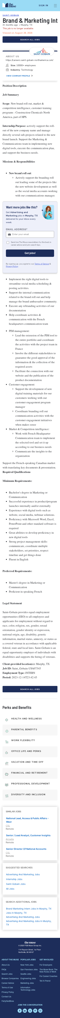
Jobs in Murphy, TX (16, 912)
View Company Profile (18, 76)
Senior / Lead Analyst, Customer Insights (28, 835)
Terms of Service (42, 264)
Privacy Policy (12, 266)
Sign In (43, 5)
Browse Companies (10, 978)
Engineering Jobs (28, 978)
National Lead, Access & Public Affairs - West (27, 820)
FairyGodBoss (8, 1001)
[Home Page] (11, 5)
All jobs (10, 888)
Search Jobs (7, 973)
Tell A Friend (45, 980)
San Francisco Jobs (29, 969)
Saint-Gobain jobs (15, 884)
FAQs (4, 969)
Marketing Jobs (27, 983)
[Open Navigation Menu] (55, 5)
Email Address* (17, 229)
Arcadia (10, 839)
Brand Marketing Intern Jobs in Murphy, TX (28, 908)
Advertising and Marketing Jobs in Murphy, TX (29, 923)
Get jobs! (30, 253)
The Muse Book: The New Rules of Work (48, 970)
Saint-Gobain (11, 15)
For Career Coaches (48, 976)
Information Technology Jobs (27, 988)
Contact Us (6, 996)
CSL (8, 825)
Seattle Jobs (25, 973)
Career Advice (8, 983)
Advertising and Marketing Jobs (23, 917)
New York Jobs (26, 964)
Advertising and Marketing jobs (23, 874)
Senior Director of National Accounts (26, 849)
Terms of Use (7, 987)
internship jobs (14, 879)
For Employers (46, 964)
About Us (6, 964)
